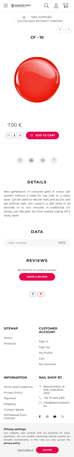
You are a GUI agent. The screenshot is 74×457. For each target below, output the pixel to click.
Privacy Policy (13, 392)
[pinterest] (41, 294)
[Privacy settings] (62, 416)
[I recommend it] (42, 160)
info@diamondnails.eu (56, 404)
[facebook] (33, 294)
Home (8, 338)
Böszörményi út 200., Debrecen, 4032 (54, 389)
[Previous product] (60, 29)
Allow (47, 449)
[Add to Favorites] (20, 160)
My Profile (45, 352)
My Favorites (47, 364)
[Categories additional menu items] (5, 5)
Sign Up (44, 347)
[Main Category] (24, 17)
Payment (10, 398)
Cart (42, 358)
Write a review (37, 276)
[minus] (8, 135)
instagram (47, 416)
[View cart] (65, 5)
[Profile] (56, 5)
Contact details (14, 409)
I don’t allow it (25, 449)
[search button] (46, 5)
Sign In (43, 341)
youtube (55, 416)
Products (10, 343)
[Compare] (31, 160)
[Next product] (68, 29)
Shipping (10, 404)
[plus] (20, 135)
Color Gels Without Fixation (39, 21)
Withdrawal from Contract (15, 416)
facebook (39, 416)
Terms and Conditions (18, 387)
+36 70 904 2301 (54, 398)
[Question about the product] (54, 160)
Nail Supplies (41, 17)
